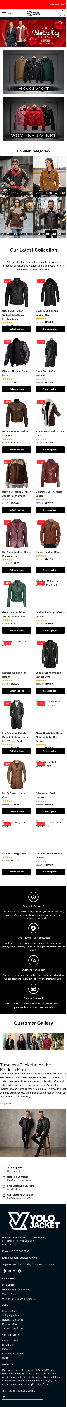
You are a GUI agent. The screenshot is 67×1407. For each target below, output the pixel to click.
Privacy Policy (9, 1323)
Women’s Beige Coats (14, 853)
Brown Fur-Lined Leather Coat (50, 433)
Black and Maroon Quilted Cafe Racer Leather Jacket (13, 314)
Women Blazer (10, 1294)
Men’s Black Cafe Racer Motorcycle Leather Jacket (49, 737)
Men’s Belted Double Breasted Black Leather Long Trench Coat (15, 737)
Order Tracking (10, 1340)
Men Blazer (8, 1284)
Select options (17, 329)
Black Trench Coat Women (46, 373)
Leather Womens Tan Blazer (14, 674)
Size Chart (7, 1344)
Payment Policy (10, 1311)
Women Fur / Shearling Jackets (19, 1298)
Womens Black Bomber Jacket (49, 855)
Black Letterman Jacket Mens (16, 373)
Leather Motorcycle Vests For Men (50, 614)
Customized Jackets (12, 1353)
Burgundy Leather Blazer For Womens (16, 554)
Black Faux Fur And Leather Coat (47, 312)
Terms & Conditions (12, 1328)
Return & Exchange (12, 1319)
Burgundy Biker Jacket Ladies (49, 493)
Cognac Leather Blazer (49, 552)
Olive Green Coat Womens (45, 795)
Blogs (5, 1357)
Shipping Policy (10, 1315)
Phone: (6, 1251)
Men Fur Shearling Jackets (16, 1289)
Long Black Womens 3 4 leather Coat (49, 674)
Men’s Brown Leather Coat (14, 795)
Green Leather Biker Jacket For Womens (13, 614)
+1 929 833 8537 (20, 1251)
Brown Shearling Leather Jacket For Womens (16, 493)
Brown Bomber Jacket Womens (15, 433)
